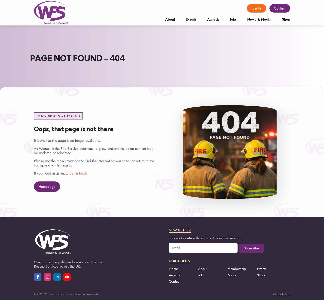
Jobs (233, 19)
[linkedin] (57, 277)
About (170, 19)
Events (191, 19)
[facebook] (37, 277)
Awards (213, 19)
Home (173, 269)
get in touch (78, 173)
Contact (174, 281)
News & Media (259, 19)
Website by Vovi (281, 294)
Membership (237, 269)
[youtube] (67, 277)
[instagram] (47, 277)
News (232, 275)
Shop (286, 19)
